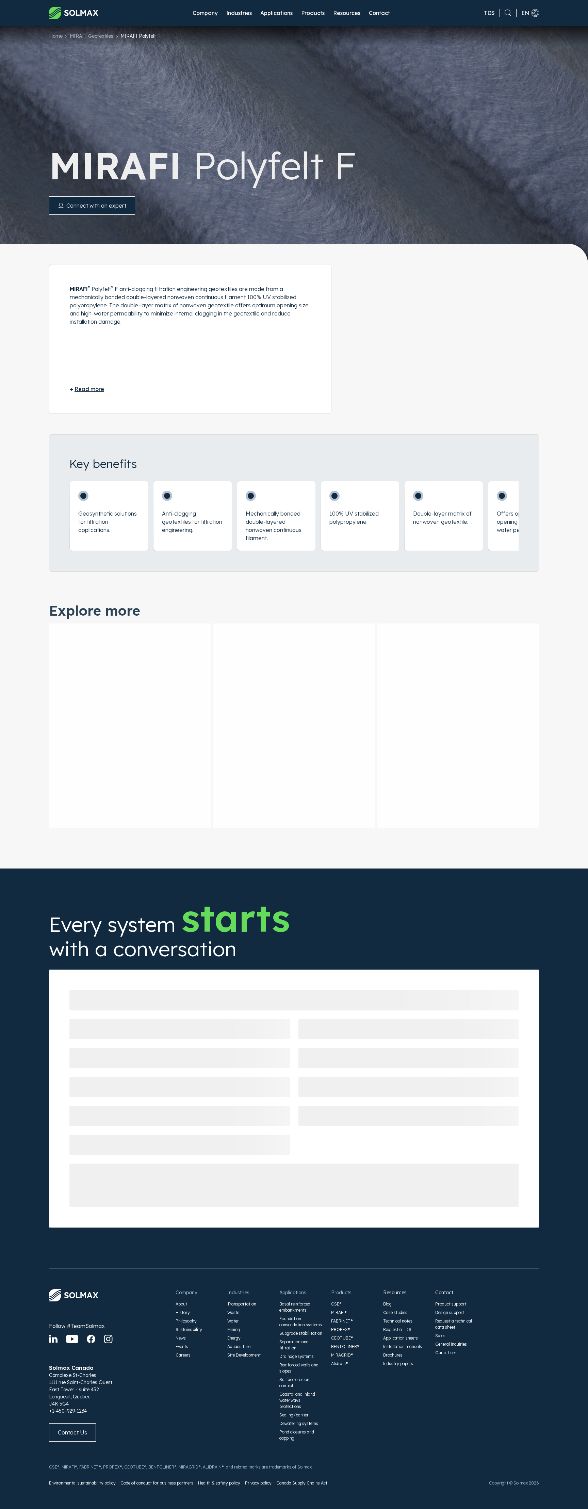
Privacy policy (258, 1483)
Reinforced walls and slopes (298, 1368)
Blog (387, 1304)
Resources (395, 1292)
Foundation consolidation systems (300, 1321)
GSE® (336, 1304)
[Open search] (505, 13)
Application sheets (400, 1338)
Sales (440, 1335)
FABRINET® (342, 1321)
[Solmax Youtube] (72, 1339)
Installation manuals (402, 1346)
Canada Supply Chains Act (301, 1483)
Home (56, 36)
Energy (234, 1338)
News (181, 1338)
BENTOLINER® (345, 1346)
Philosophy (186, 1321)
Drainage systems (296, 1356)
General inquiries (451, 1344)
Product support (451, 1304)
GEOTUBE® (342, 1338)
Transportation (241, 1304)
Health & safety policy (219, 1483)
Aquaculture (238, 1346)
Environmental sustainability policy (82, 1483)
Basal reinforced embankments (294, 1307)
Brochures (393, 1355)
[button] (205, 13)
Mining (233, 1329)
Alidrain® (339, 1363)
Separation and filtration (294, 1344)
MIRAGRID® (342, 1355)
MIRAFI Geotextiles (91, 36)
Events (182, 1346)
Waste (233, 1312)
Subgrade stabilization (300, 1333)
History (183, 1312)
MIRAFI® (339, 1312)
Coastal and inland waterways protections (297, 1400)
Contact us (72, 1432)
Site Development (244, 1355)
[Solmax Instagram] (108, 1339)
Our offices (446, 1352)
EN (525, 13)
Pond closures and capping (296, 1435)
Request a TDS (397, 1329)
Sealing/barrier (294, 1414)
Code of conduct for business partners (156, 1483)
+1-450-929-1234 (68, 1411)
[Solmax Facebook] (91, 1339)
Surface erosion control (294, 1382)
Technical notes (397, 1321)
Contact (379, 13)
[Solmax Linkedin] (53, 1339)
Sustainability (189, 1329)
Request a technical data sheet (453, 1324)
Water (233, 1321)
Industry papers (398, 1363)
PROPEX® (340, 1329)
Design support (449, 1312)
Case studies (395, 1312)
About (181, 1304)
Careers (183, 1355)
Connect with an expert (96, 205)
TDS (489, 13)
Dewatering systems (298, 1423)
